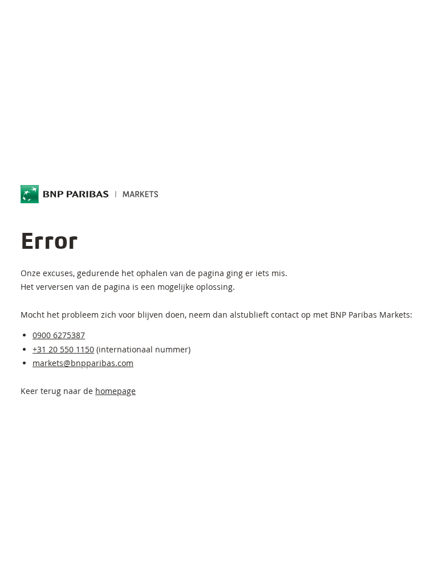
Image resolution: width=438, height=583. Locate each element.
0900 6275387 (59, 335)
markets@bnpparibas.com (83, 363)
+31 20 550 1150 (63, 349)
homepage (115, 390)
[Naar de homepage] (90, 194)
